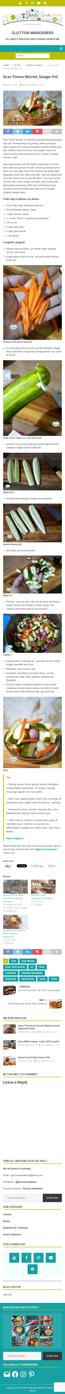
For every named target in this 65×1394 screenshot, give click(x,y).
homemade (11, 973)
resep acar (11, 979)
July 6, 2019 (11, 85)
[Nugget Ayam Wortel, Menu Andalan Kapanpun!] (15, 922)
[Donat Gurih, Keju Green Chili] (9, 1060)
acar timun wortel (15, 967)
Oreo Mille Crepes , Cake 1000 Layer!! (38, 1041)
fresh (41, 967)
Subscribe (52, 1197)
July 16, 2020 (26, 1061)
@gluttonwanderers (46, 849)
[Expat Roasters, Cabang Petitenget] (46, 1331)
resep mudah (28, 979)
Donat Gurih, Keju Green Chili (34, 1057)
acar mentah (28, 961)
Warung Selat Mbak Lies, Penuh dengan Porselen (13, 898)
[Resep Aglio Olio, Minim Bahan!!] (18, 1331)
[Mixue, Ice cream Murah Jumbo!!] (46, 1320)
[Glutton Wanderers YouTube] (20, 3)
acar (13, 961)
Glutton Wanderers (33, 1188)
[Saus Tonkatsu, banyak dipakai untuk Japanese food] (9, 1029)
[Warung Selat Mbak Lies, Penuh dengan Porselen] (15, 887)
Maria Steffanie (29, 85)
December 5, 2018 (27, 1032)
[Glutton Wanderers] (32, 25)
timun (54, 979)
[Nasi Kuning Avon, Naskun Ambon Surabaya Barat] (32, 1341)
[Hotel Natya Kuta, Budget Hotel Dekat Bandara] (32, 1331)
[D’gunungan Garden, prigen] (46, 1341)
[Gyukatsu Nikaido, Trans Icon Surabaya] (18, 1320)
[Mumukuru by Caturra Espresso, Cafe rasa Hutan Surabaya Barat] (18, 1341)
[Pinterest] (45, 3)
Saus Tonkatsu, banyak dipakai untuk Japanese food (39, 1027)
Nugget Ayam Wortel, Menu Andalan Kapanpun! (14, 933)
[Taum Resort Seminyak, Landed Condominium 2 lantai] (32, 1320)
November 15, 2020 (28, 1045)
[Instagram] (32, 3)
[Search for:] (33, 55)
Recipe (17, 65)
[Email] (38, 3)
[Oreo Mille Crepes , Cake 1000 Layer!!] (9, 1045)
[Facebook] (26, 3)
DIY (32, 967)
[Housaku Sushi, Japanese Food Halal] (43, 887)
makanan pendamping (32, 973)
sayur (42, 979)
